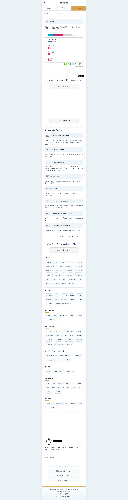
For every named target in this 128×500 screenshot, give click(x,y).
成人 (66, 403)
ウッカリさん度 (57, 13)
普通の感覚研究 (64, 3)
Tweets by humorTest (49, 457)
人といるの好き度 (63, 360)
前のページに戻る (64, 120)
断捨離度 (72, 335)
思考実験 (60, 383)
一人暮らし (58, 403)
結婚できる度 (58, 331)
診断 (64, 8)
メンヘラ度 (79, 295)
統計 (49, 8)
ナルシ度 (56, 283)
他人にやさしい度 (51, 355)
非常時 (53, 387)
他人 (80, 387)
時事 (48, 387)
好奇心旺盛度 (49, 270)
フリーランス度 (69, 339)
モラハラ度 (48, 279)
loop (68, 64)
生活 (68, 387)
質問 (79, 8)
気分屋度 (63, 270)
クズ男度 (80, 279)
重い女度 (54, 275)
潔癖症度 (72, 295)
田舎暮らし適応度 (50, 335)
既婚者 (80, 403)
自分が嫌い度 (49, 295)
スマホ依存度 (79, 315)
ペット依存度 (50, 407)
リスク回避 (61, 387)
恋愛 (74, 387)
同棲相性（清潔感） (71, 371)
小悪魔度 (64, 283)
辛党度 (54, 315)
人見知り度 (49, 303)
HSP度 (57, 299)
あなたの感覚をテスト (63, 471)
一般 (48, 383)
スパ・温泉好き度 (62, 315)
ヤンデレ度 (64, 295)
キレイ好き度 (78, 266)
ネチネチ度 (48, 283)
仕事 (54, 383)
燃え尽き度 (58, 339)
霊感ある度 (79, 335)
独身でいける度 (59, 344)
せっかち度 (57, 262)
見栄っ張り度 (78, 262)
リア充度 (65, 335)
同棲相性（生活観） (58, 371)
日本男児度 (49, 344)
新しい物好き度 (50, 266)
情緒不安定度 (71, 299)
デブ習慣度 (49, 339)
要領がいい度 (69, 331)
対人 (49, 391)
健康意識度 (79, 339)
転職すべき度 (49, 403)
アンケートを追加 (63, 476)
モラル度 (70, 270)
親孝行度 (79, 331)
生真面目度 (48, 262)
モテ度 (59, 335)
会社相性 (48, 371)
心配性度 (63, 299)
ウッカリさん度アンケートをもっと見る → (71, 236)
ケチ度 (71, 262)
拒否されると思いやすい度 (62, 303)
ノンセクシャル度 (51, 319)
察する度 (49, 331)
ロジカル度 (59, 266)
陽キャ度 (61, 275)
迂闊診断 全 (63, 86)
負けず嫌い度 (72, 279)
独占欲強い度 (57, 279)
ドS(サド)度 (72, 283)
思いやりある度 (78, 275)
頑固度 (64, 279)
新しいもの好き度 (64, 355)
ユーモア (58, 391)
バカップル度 (69, 344)
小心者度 (80, 299)
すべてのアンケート (63, 466)
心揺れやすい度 (77, 355)
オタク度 (57, 270)
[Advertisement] (64, 103)
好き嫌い (80, 383)
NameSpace (62, 496)
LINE (73, 383)
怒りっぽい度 (69, 266)
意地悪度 (64, 262)
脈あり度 (73, 403)
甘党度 (71, 315)
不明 (67, 383)
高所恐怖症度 (49, 299)
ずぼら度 (48, 275)
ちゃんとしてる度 (50, 360)
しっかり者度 (69, 275)
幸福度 (57, 295)
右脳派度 (48, 315)
